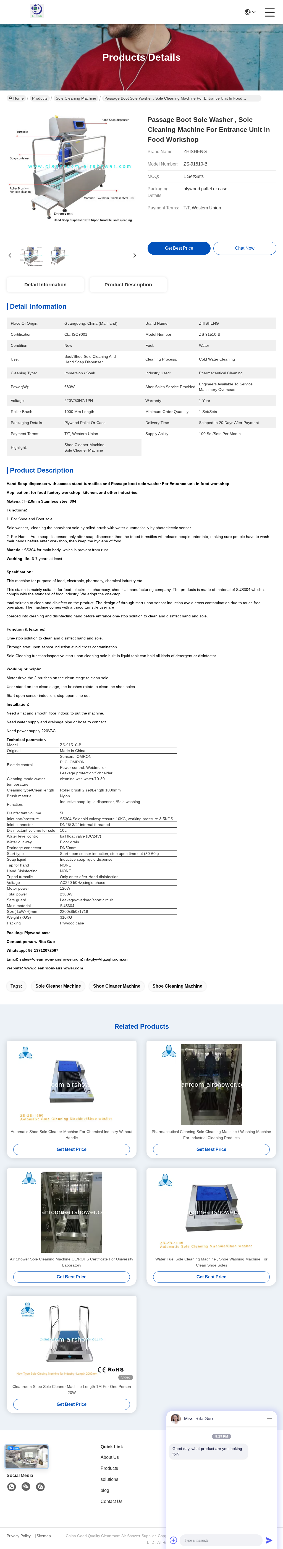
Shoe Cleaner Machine (116, 986)
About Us (110, 1457)
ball (63, 836)
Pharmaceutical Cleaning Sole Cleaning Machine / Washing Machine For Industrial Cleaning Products (211, 1134)
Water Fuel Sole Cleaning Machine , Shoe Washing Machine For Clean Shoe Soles (211, 1262)
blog (105, 1490)
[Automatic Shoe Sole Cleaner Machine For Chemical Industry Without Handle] (71, 1084)
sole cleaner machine (58, 986)
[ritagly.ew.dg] (40, 1487)
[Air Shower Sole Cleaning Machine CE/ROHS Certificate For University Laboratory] (71, 1212)
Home (18, 98)
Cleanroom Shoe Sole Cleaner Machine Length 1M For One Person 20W (71, 1389)
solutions (109, 1479)
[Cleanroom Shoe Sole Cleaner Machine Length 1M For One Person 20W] (71, 1339)
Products (40, 98)
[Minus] (269, 1418)
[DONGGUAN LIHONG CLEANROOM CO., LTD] (37, 12)
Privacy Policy (19, 1536)
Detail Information (45, 284)
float (71, 836)
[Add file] (173, 1540)
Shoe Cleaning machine (177, 986)
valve (80, 836)
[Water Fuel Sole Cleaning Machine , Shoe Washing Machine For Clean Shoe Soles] (211, 1212)
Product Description (128, 284)
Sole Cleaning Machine (76, 98)
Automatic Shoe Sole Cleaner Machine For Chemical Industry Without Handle (71, 1134)
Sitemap (43, 1536)
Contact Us (111, 1501)
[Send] (269, 1540)
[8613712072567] (12, 1487)
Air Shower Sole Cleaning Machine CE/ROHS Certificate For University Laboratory (71, 1262)
